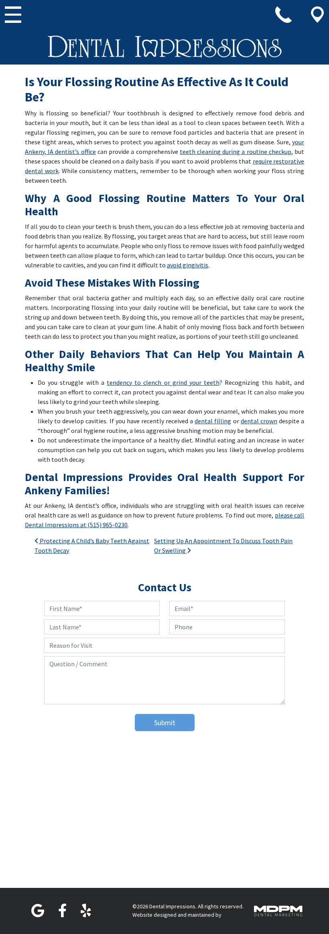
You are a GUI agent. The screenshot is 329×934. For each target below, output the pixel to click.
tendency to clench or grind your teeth (163, 382)
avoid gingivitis (187, 265)
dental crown (259, 421)
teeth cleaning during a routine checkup (235, 152)
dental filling (213, 421)
